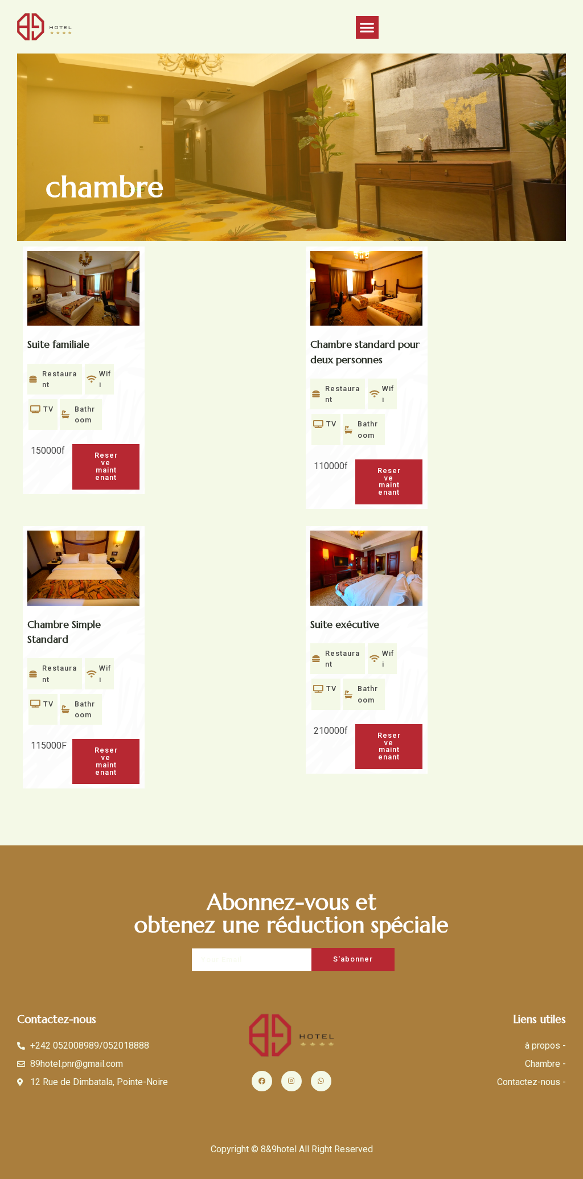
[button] (367, 27)
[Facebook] (262, 1081)
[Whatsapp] (321, 1081)
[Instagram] (291, 1081)
